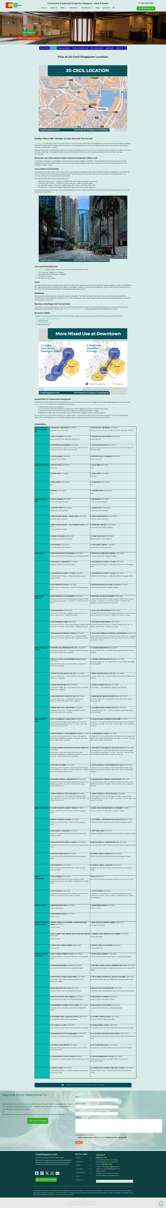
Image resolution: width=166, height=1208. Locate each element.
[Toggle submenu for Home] (47, 8)
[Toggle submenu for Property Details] (70, 48)
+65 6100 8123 (91, 1202)
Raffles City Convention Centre (73, 309)
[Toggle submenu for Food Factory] (92, 8)
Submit (79, 1142)
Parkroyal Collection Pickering (48, 319)
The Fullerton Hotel (45, 322)
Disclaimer (83, 1200)
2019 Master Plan (42, 404)
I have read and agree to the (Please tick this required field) (102, 1137)
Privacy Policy (101, 1137)
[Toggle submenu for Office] (66, 8)
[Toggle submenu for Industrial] (78, 8)
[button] (113, 8)
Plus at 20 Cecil (40, 143)
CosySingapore (84, 1202)
